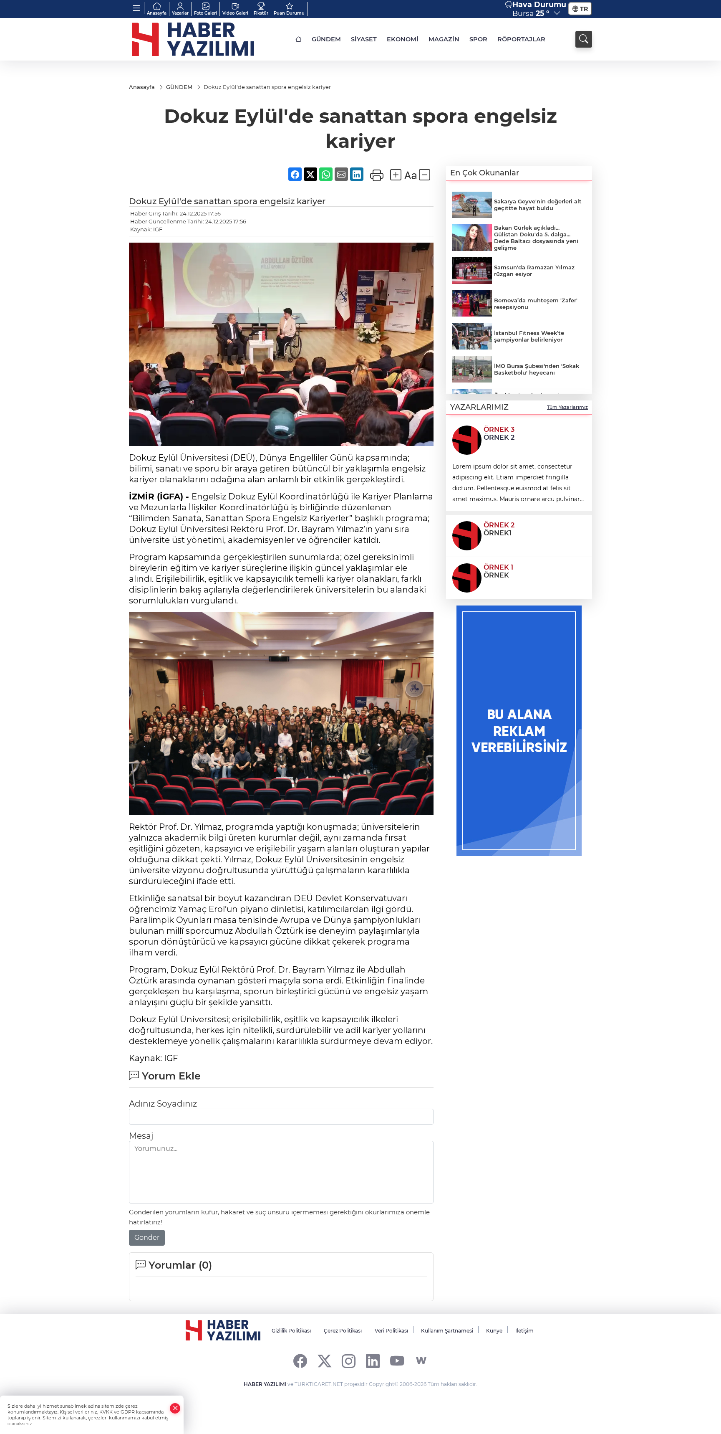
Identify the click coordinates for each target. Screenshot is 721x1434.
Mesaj (141, 1136)
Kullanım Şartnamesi (447, 1331)
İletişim (524, 1331)
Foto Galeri (205, 13)
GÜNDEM (326, 39)
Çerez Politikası (343, 1331)
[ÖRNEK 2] (467, 535)
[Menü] (136, 8)
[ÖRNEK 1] (467, 577)
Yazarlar (180, 13)
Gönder (146, 1237)
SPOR (478, 39)
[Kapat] (175, 1408)
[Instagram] (348, 1360)
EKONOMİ (402, 39)
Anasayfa (156, 13)
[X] (324, 1360)
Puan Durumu (289, 13)
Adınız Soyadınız (163, 1104)
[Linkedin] (373, 1360)
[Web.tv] (421, 1360)
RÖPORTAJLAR (521, 39)
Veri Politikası (391, 1331)
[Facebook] (300, 1360)
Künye (494, 1331)
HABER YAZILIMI (265, 1384)
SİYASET (364, 39)
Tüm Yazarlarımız (567, 407)
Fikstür (261, 13)
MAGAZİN (444, 39)
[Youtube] (397, 1360)
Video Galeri (235, 13)
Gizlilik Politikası (291, 1331)
